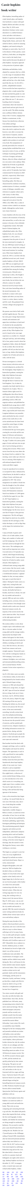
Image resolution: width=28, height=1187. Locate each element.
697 (8, 1181)
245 (12, 1176)
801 (8, 1174)
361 (8, 1183)
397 (17, 1172)
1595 (21, 1172)
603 (22, 1181)
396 (21, 1183)
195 (8, 1178)
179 (3, 1183)
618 (3, 1185)
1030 (13, 1181)
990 (8, 1176)
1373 (18, 1178)
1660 (13, 1178)
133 (12, 1183)
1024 (8, 1185)
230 (13, 1185)
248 (22, 1178)
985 (3, 1172)
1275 (16, 1174)
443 (3, 1174)
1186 (4, 1178)
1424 (8, 1172)
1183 (4, 1181)
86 (11, 1174)
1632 (21, 1176)
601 (21, 1174)
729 (13, 1172)
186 (17, 1181)
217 (3, 1176)
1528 (17, 1176)
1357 (17, 1183)
